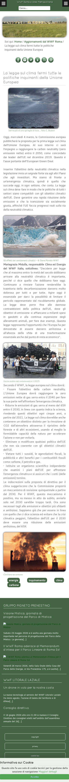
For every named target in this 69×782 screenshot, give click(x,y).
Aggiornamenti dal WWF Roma (43, 41)
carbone (14, 585)
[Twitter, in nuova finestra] (31, 62)
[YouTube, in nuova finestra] (37, 62)
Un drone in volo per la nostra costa (28, 687)
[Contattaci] (51, 62)
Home (18, 41)
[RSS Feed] (44, 62)
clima (59, 580)
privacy (35, 746)
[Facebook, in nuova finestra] (18, 62)
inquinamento (37, 580)
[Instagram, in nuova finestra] (25, 62)
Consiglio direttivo (16, 708)
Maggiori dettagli (48, 771)
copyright (35, 737)
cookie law (35, 755)
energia (13, 580)
